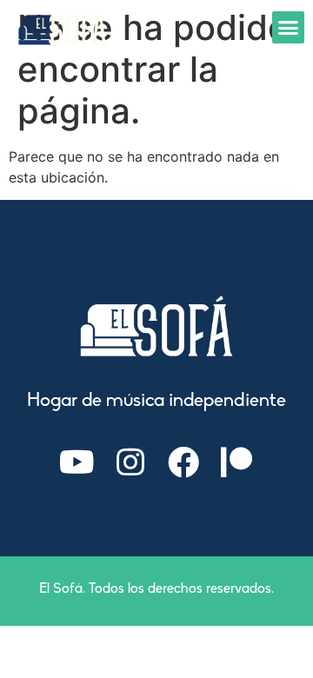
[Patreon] (236, 462)
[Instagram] (130, 462)
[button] (288, 27)
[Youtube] (77, 462)
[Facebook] (183, 462)
